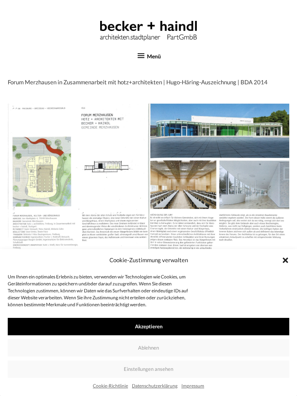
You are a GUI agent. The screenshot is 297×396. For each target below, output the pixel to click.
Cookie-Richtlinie (110, 386)
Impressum (192, 386)
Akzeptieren (148, 326)
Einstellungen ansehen (148, 369)
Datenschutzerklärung (155, 386)
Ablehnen (148, 348)
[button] (285, 260)
